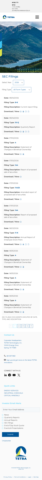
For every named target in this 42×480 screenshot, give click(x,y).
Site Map (36, 477)
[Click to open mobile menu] (37, 17)
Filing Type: (6, 90)
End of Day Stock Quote (14, 425)
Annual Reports (10, 420)
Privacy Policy (8, 477)
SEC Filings (8, 423)
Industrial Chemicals (17, 393)
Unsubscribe (6, 441)
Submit (10, 434)
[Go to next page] (31, 326)
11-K (16, 233)
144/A (17, 188)
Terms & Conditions (20, 477)
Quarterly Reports (11, 417)
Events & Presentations (13, 428)
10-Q (17, 123)
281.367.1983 (11, 356)
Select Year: (7, 82)
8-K (16, 102)
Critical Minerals (15, 395)
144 (16, 165)
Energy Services (15, 390)
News (6, 415)
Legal (29, 477)
